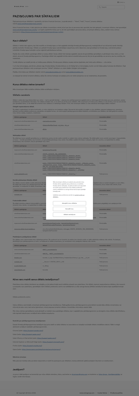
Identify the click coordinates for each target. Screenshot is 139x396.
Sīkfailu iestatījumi (69, 214)
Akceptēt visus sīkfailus (69, 203)
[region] (69, 197)
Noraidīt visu (69, 209)
